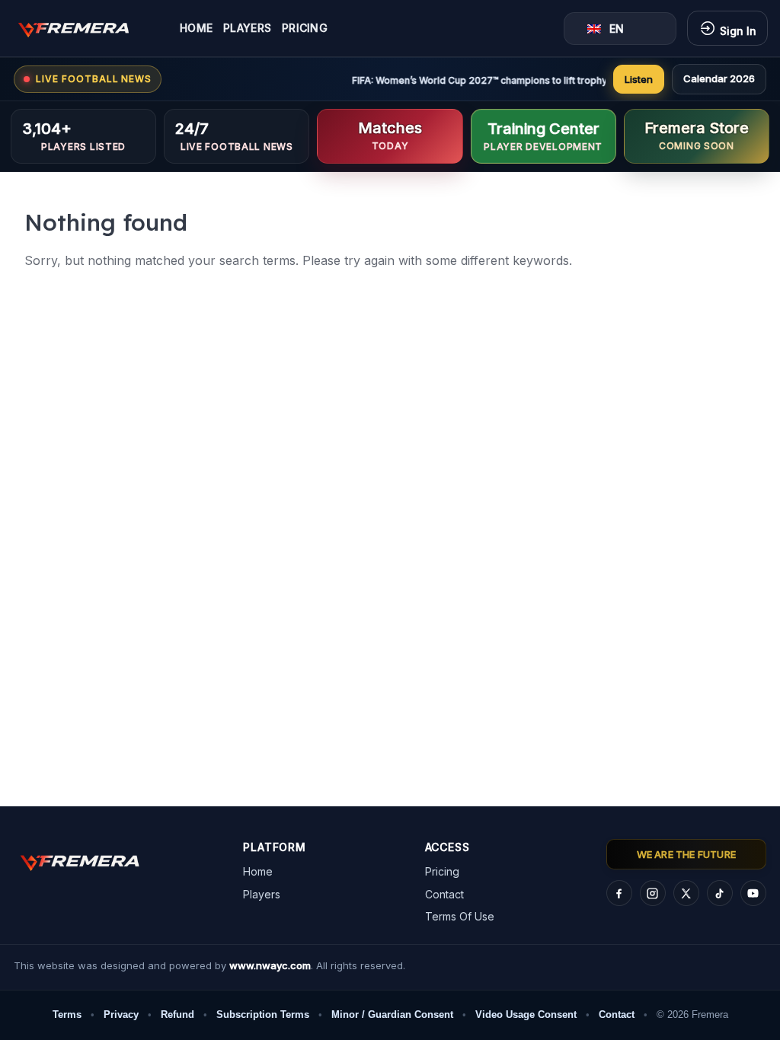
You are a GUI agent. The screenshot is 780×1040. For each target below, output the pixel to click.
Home (196, 27)
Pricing (305, 27)
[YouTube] (753, 893)
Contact (444, 894)
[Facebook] (619, 893)
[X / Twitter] (686, 893)
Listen (639, 79)
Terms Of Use (459, 916)
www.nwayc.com (270, 965)
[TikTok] (720, 893)
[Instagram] (653, 893)
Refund (177, 1014)
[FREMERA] (84, 28)
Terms (67, 1014)
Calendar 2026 (719, 78)
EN (616, 28)
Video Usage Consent (526, 1014)
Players (247, 27)
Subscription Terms (262, 1014)
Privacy (121, 1014)
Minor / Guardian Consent (392, 1014)
